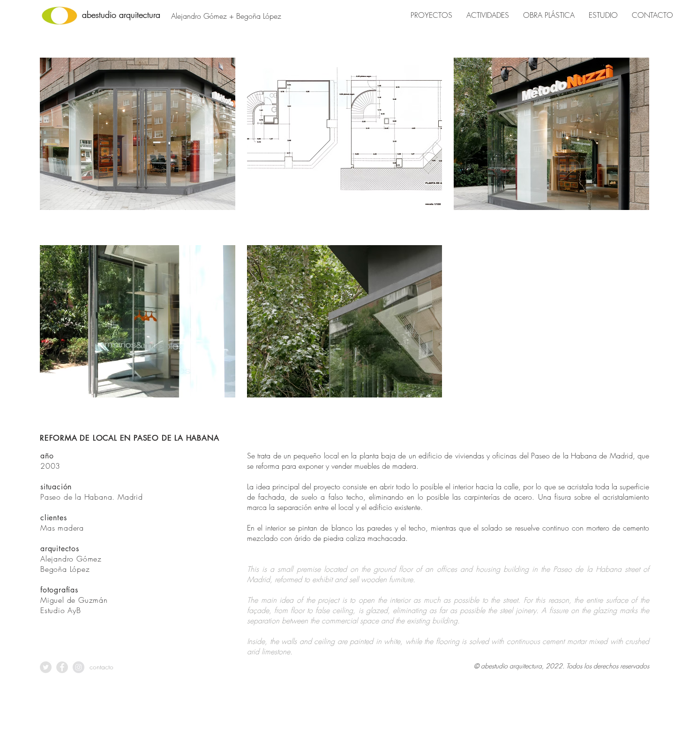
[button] (137, 145)
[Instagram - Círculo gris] (78, 667)
